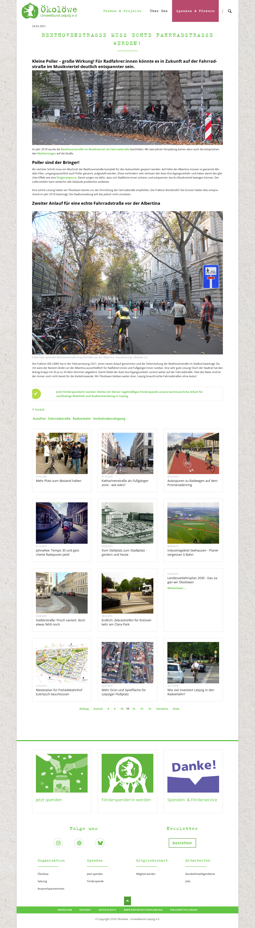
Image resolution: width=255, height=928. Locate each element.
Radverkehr (82, 418)
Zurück (39, 409)
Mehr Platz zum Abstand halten (58, 481)
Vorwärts (162, 708)
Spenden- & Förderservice (192, 799)
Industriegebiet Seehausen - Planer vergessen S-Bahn (192, 552)
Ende (176, 708)
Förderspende (95, 881)
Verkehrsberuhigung (109, 418)
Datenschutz (107, 909)
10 (122, 708)
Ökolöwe (43, 874)
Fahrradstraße (59, 418)
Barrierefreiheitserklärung (143, 909)
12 (133, 708)
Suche (230, 8)
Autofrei (39, 418)
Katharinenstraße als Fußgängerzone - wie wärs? (125, 483)
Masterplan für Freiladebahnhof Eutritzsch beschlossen (59, 692)
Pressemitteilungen (184, 909)
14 (149, 708)
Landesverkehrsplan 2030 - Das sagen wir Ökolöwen (192, 580)
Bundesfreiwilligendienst (200, 874)
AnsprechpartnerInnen (51, 888)
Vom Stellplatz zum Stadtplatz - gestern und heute (124, 552)
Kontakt (85, 909)
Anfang (84, 708)
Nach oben (127, 901)
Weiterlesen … (66, 462)
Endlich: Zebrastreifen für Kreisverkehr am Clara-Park (127, 622)
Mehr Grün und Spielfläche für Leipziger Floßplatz (124, 692)
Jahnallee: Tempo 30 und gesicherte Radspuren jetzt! (58, 552)
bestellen (182, 842)
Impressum (64, 909)
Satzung (42, 881)
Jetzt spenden (49, 799)
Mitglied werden (145, 874)
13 (141, 708)
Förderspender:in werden (126, 799)
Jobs (187, 881)
